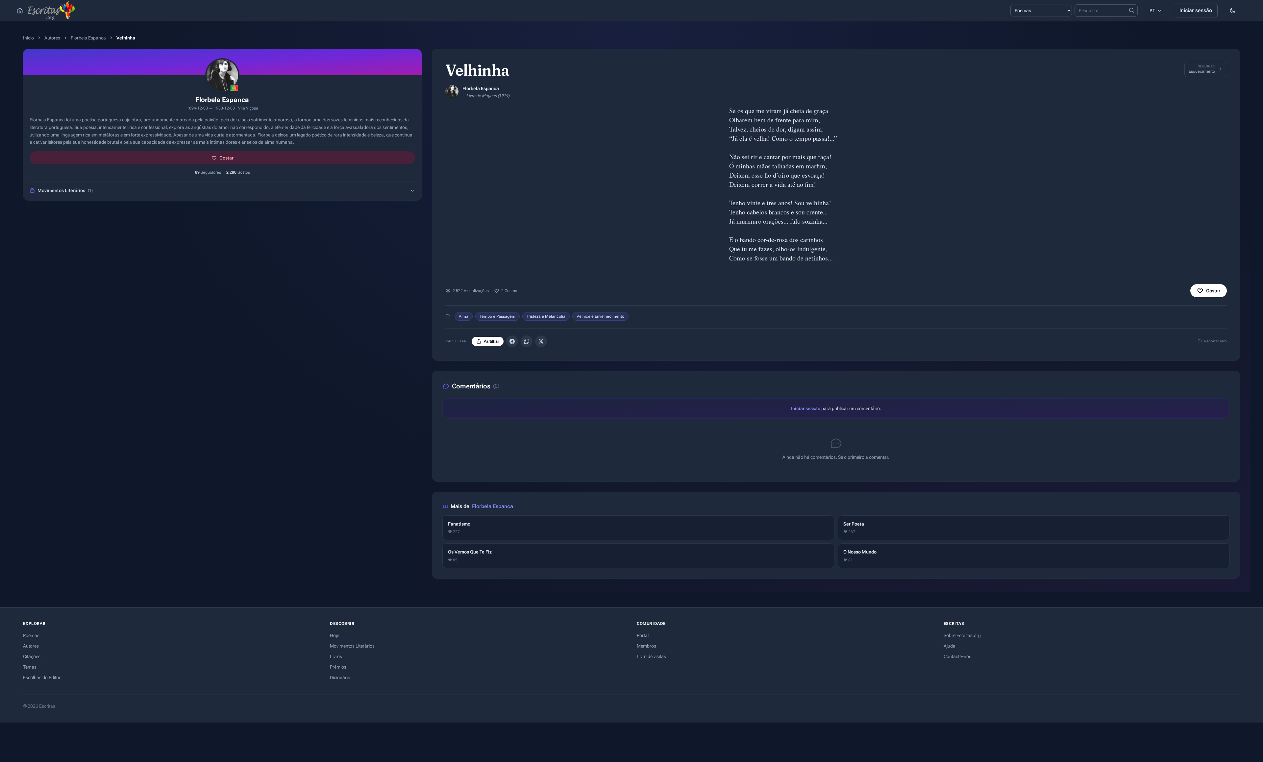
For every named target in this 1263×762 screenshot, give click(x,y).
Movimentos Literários (352, 646)
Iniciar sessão (1195, 10)
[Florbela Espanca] (451, 91)
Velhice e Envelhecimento (600, 316)
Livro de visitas (651, 656)
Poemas (31, 635)
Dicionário (340, 677)
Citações (31, 656)
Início (28, 37)
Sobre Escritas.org (962, 635)
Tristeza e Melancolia (546, 316)
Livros (336, 656)
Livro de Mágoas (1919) (487, 95)
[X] (541, 341)
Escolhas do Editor (42, 677)
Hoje (334, 635)
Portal (643, 635)
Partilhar (491, 341)
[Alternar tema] (1233, 10)
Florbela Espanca (88, 37)
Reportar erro (1215, 341)
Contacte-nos (957, 656)
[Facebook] (512, 341)
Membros (646, 646)
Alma (463, 316)
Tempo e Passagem (497, 316)
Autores (52, 37)
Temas (30, 667)
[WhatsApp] (526, 341)
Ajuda (949, 646)
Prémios (338, 667)
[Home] (20, 10)
